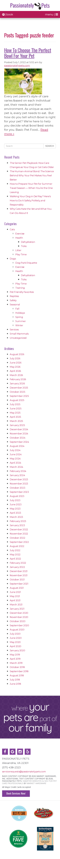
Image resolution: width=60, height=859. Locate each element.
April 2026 (15, 371)
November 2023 (19, 483)
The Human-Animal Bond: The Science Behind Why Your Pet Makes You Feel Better (32, 175)
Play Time (21, 254)
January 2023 (17, 525)
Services (14, 329)
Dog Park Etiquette (26, 262)
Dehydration (28, 242)
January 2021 (17, 608)
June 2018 (15, 683)
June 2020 (15, 638)
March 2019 (16, 663)
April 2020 (15, 646)
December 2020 (19, 613)
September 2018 (19, 671)
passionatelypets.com (17, 65)
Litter (18, 250)
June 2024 (15, 454)
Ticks (24, 246)
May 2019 (15, 654)
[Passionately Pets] (30, 6)
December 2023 (19, 479)
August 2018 (17, 675)
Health (19, 237)
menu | (50, 14)
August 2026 (17, 354)
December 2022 (19, 529)
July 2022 (15, 550)
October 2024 (17, 437)
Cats (12, 229)
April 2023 (15, 512)
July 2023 (15, 500)
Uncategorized (18, 337)
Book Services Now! (16, 793)
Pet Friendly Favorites (22, 292)
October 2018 (17, 667)
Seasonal (15, 304)
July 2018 (15, 679)
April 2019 (15, 658)
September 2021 (19, 583)
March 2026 (16, 375)
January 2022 (17, 567)
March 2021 (16, 604)
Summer (20, 321)
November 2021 (18, 575)
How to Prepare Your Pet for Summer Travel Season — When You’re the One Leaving (31, 188)
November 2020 (19, 617)
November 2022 (19, 533)
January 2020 (17, 650)
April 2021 (15, 600)
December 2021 (18, 571)
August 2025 (17, 400)
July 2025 (15, 404)
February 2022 (18, 562)
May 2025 (15, 412)
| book (9, 14)
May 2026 (15, 366)
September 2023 (19, 492)
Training (20, 287)
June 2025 (15, 408)
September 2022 (19, 542)
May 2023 (15, 508)
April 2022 (15, 558)
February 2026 (18, 379)
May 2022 (15, 554)
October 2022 (17, 537)
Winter (19, 325)
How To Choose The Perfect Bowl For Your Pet (27, 52)
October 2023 (17, 487)
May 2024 (15, 458)
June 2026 (15, 362)
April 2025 (15, 416)
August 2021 (17, 587)
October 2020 (17, 621)
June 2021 (15, 592)
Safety (13, 300)
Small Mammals (19, 333)
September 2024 (19, 441)
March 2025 (16, 421)
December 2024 (19, 429)
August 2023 (17, 496)
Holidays (20, 312)
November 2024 (19, 433)
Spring (19, 317)
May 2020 (15, 642)
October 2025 (17, 391)
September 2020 (19, 625)
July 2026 (15, 358)
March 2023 (16, 517)
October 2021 (17, 579)
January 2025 (17, 425)
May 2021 (15, 596)
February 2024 (18, 471)
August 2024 (17, 446)
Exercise (19, 233)
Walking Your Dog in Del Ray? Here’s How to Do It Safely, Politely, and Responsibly (30, 200)
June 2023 (15, 504)
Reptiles (14, 296)
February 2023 (18, 521)
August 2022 (17, 546)
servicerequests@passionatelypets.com (24, 771)
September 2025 (19, 396)
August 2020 (17, 629)
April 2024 (15, 462)
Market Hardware (36, 783)
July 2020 (15, 633)
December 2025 (19, 387)
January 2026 (17, 383)
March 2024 (16, 467)
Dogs (13, 258)
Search (49, 146)
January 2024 (17, 475)
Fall (17, 308)
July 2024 (15, 450)
